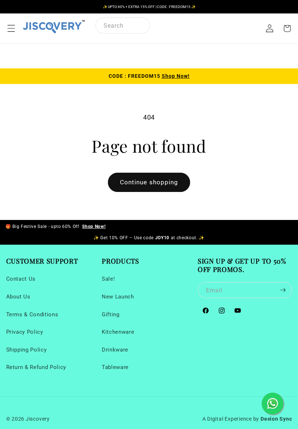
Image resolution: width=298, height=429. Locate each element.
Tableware (115, 367)
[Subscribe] (282, 290)
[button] (11, 28)
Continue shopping (149, 182)
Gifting (111, 314)
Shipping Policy (26, 349)
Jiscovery (38, 419)
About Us (18, 296)
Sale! (108, 279)
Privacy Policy (24, 332)
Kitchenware (118, 332)
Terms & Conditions (32, 314)
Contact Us (21, 279)
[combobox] (123, 25)
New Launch (118, 296)
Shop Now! (176, 76)
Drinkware (115, 349)
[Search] (140, 26)
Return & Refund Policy (36, 367)
